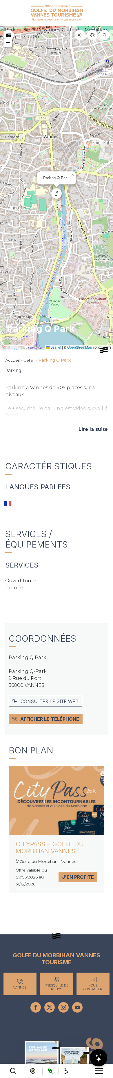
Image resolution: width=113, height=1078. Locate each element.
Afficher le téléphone (49, 719)
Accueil (12, 360)
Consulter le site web (50, 701)
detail (29, 360)
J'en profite (78, 877)
